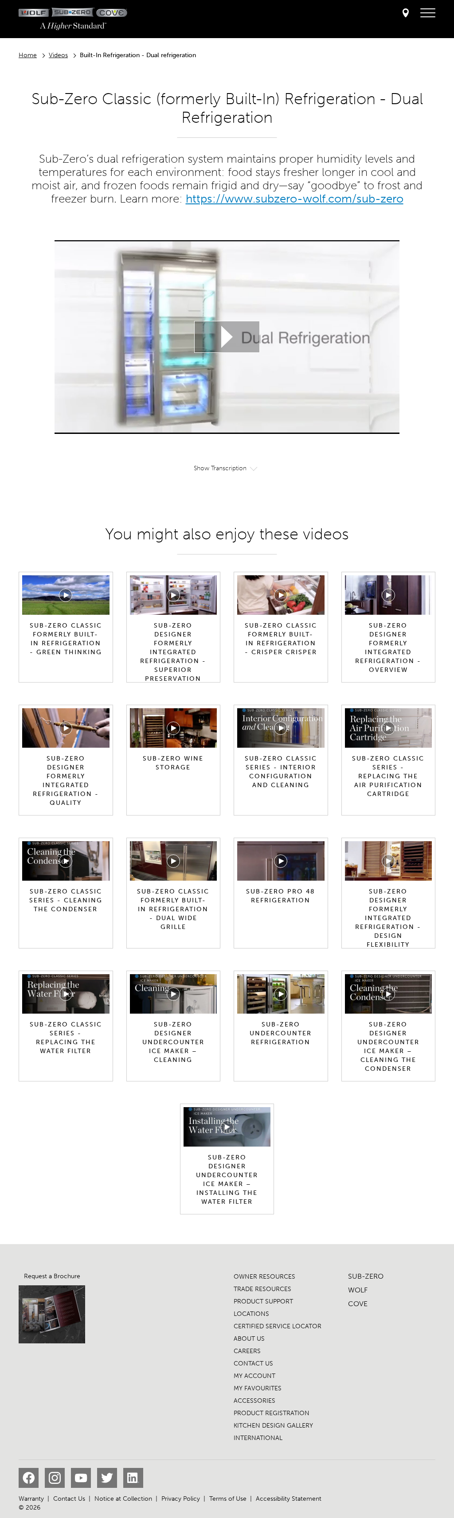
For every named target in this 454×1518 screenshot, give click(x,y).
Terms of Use (228, 1498)
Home (28, 55)
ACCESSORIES (254, 1401)
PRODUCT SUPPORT (263, 1301)
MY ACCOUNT (254, 1376)
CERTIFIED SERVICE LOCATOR (277, 1326)
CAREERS (247, 1351)
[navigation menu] (427, 13)
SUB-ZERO (366, 1276)
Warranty (31, 1498)
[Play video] (227, 337)
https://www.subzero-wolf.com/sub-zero (294, 199)
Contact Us (69, 1498)
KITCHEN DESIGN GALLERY (273, 1425)
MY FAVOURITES (258, 1388)
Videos (58, 55)
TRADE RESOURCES (262, 1289)
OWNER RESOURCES (264, 1276)
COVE (358, 1303)
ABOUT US (249, 1338)
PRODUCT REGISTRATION (271, 1413)
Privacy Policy (180, 1498)
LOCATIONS (251, 1314)
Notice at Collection (123, 1498)
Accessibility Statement (288, 1498)
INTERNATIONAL (258, 1438)
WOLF (358, 1290)
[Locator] (406, 13)
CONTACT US (253, 1363)
